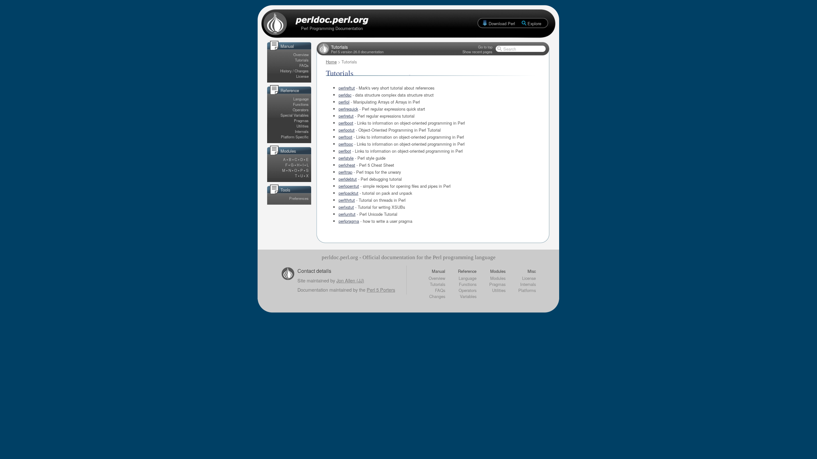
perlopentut (349, 186)
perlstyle (346, 158)
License (302, 76)
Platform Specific (295, 136)
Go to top (485, 46)
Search (509, 49)
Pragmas (301, 120)
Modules (498, 278)
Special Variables (295, 115)
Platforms (527, 290)
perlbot (345, 151)
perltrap (345, 172)
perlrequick (348, 109)
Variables (468, 296)
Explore (534, 23)
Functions (301, 104)
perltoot (345, 137)
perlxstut (346, 207)
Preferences (299, 198)
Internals (302, 131)
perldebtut (348, 179)
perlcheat (347, 165)
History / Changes (294, 70)
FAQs (304, 65)
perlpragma (349, 221)
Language (301, 98)
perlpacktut (348, 193)
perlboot (346, 123)
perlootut (347, 130)
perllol (344, 102)
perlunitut (347, 214)
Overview (301, 54)
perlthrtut (347, 200)
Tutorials (302, 59)
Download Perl (502, 23)
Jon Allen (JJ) (350, 280)
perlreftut (347, 88)
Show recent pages (477, 51)
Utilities (302, 125)
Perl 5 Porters (381, 289)
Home (331, 62)
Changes (437, 296)
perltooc (346, 144)
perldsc (345, 95)
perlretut (346, 116)
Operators (301, 109)
